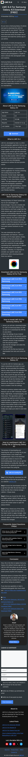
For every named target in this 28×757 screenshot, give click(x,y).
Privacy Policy (14, 749)
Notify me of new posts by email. (12, 697)
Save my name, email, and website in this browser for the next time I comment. (14, 685)
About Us (7, 749)
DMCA (21, 749)
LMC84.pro (12, 481)
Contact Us (14, 752)
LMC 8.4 (8, 2)
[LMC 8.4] (2, 2)
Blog (4, 597)
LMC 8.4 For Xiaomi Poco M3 (11, 730)
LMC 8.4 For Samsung (9, 599)
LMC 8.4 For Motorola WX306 (11, 725)
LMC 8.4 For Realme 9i (9, 727)
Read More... (14, 642)
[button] (18, 2)
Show (3, 22)
